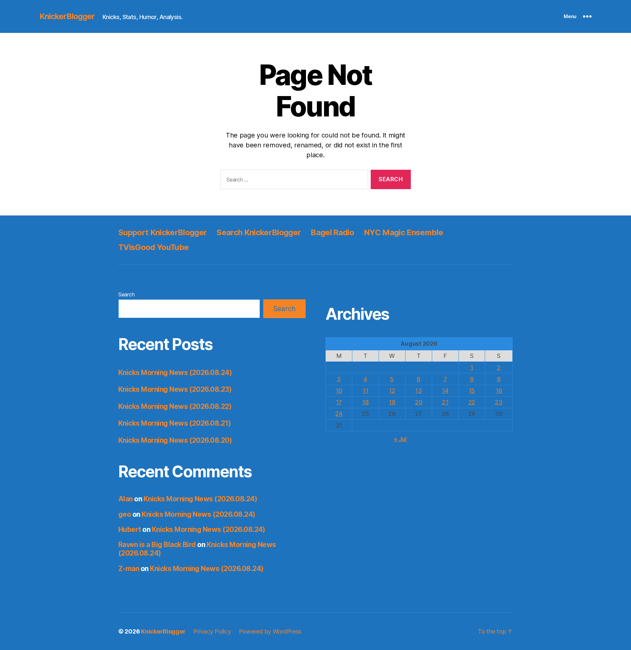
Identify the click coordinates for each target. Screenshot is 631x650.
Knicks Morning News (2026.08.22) (174, 406)
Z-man (128, 568)
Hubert (129, 529)
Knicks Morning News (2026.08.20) (175, 440)
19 (392, 402)
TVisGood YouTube (153, 247)
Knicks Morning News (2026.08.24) (175, 372)
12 (392, 390)
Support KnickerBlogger (162, 232)
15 (472, 390)
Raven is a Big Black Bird (157, 544)
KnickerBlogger (67, 16)
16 (499, 390)
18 (365, 402)
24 (338, 413)
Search (126, 294)
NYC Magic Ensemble (403, 232)
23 (498, 402)
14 (445, 390)
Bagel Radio (332, 232)
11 (365, 390)
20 (418, 402)
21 (445, 402)
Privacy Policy (212, 631)
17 (339, 402)
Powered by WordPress (270, 631)
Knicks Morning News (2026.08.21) (174, 423)
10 (339, 390)
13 (418, 390)
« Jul (400, 439)
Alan (125, 499)
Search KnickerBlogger (259, 232)
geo (124, 514)
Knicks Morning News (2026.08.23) (174, 389)
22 (471, 402)
